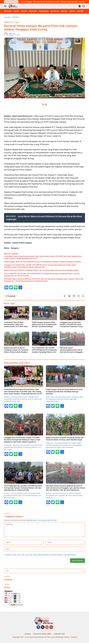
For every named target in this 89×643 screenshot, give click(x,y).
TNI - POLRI (15, 22)
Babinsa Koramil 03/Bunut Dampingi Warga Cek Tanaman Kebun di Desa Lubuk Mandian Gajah (41, 270)
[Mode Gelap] (79, 6)
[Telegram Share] (78, 296)
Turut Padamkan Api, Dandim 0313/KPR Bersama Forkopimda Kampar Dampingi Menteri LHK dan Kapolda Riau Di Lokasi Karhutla (42, 275)
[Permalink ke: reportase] (6, 34)
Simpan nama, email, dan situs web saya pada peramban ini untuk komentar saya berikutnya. (41, 555)
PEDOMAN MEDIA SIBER (42, 634)
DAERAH (7, 22)
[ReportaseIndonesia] (13, 6)
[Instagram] (47, 627)
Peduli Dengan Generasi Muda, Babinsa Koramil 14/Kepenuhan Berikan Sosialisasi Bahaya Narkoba (42, 262)
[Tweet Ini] (69, 296)
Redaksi (28, 634)
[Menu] (5, 6)
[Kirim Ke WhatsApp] (83, 296)
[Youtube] (51, 627)
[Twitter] (42, 627)
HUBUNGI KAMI (59, 634)
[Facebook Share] (64, 296)
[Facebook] (38, 627)
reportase (12, 33)
